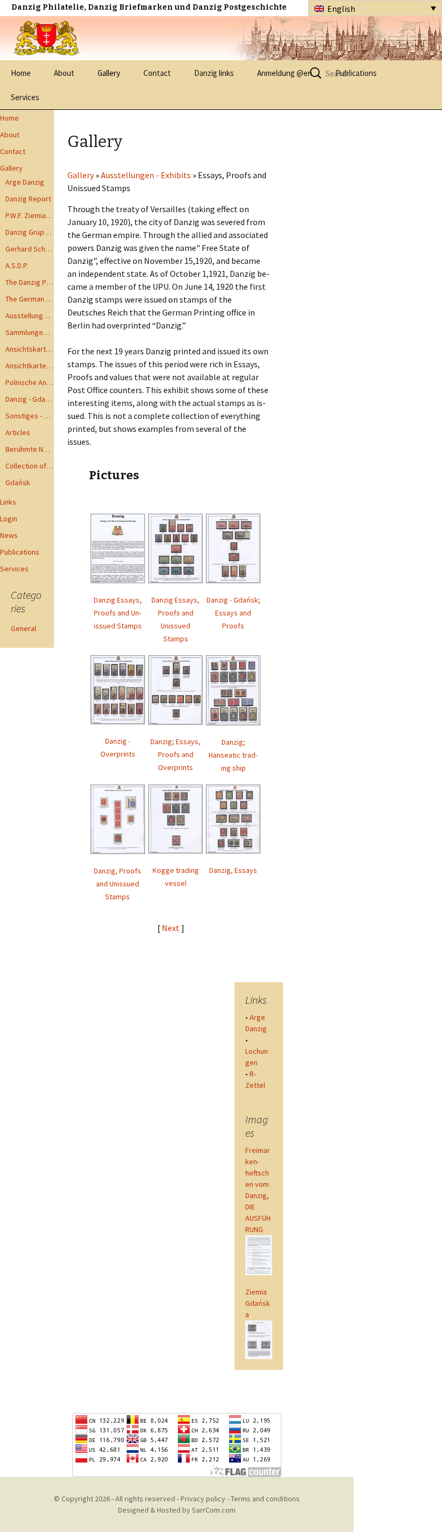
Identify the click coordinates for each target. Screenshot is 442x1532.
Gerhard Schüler (29, 249)
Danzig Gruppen (29, 232)
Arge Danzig (24, 182)
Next (171, 927)
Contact (157, 73)
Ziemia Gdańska (257, 1303)
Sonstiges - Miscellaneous (29, 416)
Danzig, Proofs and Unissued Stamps (117, 883)
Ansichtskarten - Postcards (29, 349)
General (23, 628)
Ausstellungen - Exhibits (29, 315)
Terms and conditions (265, 1498)
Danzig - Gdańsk (29, 399)
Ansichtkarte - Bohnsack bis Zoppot (29, 365)
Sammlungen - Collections (29, 332)
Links (8, 502)
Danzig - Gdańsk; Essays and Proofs (233, 613)
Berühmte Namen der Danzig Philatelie (29, 449)
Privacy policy (203, 1498)
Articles (17, 432)
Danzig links (214, 73)
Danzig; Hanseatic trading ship (233, 755)
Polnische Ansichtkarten (29, 382)
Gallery (109, 73)
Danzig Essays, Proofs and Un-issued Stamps (118, 613)
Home (21, 73)
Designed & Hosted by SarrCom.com (177, 1510)
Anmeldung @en (284, 73)
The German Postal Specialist (29, 299)
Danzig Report (28, 199)
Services (25, 97)
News (9, 535)
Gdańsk (17, 482)
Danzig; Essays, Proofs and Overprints (175, 754)
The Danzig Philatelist (29, 282)
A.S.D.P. (16, 265)
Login (8, 518)
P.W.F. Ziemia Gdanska (29, 215)
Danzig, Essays (233, 870)
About (64, 73)
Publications (19, 552)
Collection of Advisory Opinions (29, 466)
